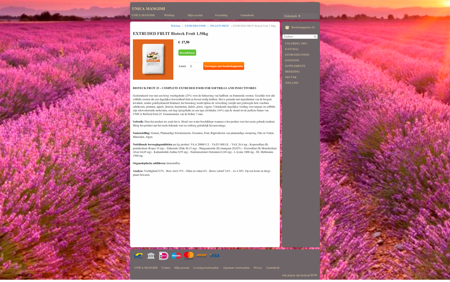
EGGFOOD (292, 60)
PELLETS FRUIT (219, 25)
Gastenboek (247, 15)
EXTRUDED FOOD (297, 54)
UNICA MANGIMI (148, 8)
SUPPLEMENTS (295, 66)
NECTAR (291, 77)
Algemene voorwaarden (236, 267)
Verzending (221, 15)
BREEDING (292, 71)
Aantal (182, 66)
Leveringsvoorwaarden (206, 267)
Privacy (258, 267)
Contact (166, 267)
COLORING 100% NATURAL (296, 46)
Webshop (169, 15)
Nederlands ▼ (292, 16)
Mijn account (195, 15)
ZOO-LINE (291, 82)
